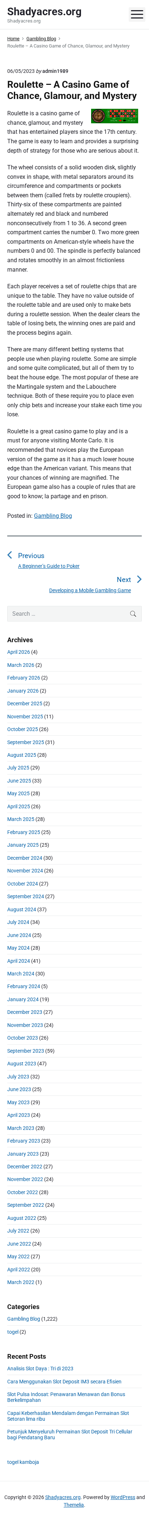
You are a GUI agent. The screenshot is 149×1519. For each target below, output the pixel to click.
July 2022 (18, 1231)
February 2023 (23, 1141)
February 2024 (23, 986)
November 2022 (25, 1179)
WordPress (123, 1497)
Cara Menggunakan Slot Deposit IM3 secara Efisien (64, 1381)
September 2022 (25, 1205)
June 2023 (19, 1089)
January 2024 (23, 999)
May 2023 (18, 1102)
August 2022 (21, 1218)
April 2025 (18, 806)
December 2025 (24, 703)
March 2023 (20, 1128)
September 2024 (25, 896)
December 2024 (24, 858)
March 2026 (20, 665)
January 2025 (23, 845)
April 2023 (18, 1115)
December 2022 (24, 1166)
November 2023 (25, 1025)
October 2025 (22, 729)
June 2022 (19, 1244)
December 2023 (24, 1012)
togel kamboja (23, 1462)
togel (12, 1332)
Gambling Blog (53, 515)
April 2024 (18, 961)
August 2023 (21, 1063)
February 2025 (23, 832)
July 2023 (18, 1077)
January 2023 (23, 1154)
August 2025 (21, 755)
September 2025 (25, 742)
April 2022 (18, 1269)
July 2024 (18, 922)
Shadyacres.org (63, 1497)
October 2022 (22, 1192)
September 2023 (25, 1051)
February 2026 (23, 678)
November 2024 (25, 871)
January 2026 (23, 691)
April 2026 (18, 652)
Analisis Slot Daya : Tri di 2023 (40, 1368)
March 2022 (20, 1282)
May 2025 (18, 793)
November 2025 (25, 716)
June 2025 (19, 781)
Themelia (74, 1505)
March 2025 (20, 819)
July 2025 (18, 768)
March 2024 (20, 974)
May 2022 (18, 1256)
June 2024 (19, 935)
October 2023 (22, 1038)
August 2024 (21, 909)
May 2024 (18, 948)
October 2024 (22, 884)
